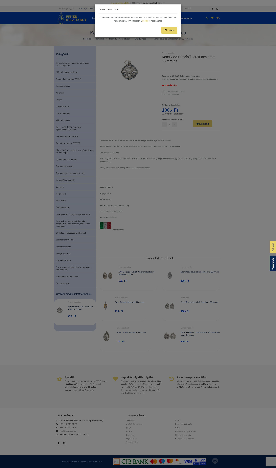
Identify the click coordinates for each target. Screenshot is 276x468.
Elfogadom (169, 30)
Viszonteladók (273, 263)
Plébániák (273, 247)
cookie (145, 21)
